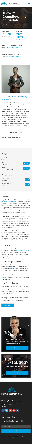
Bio (28, 179)
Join (16, 431)
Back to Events (6, 25)
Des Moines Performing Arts (8, 201)
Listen (27, 163)
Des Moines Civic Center (14, 47)
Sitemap (9, 437)
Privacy (3, 437)
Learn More (8, 305)
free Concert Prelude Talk (22, 250)
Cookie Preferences (18, 437)
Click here (11, 268)
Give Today (17, 373)
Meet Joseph (17, 347)
